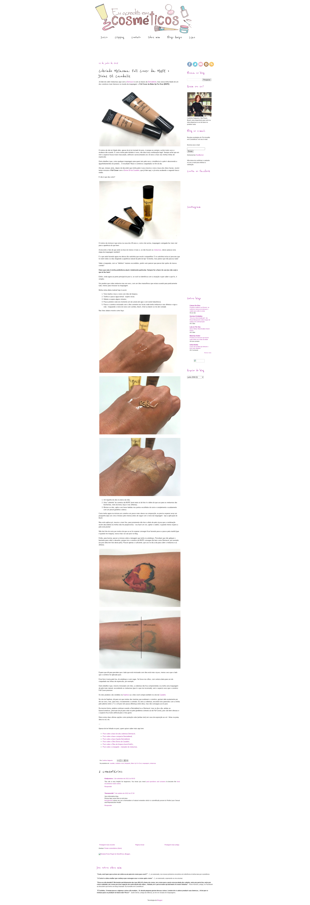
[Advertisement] (141, 50)
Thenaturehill (109, 793)
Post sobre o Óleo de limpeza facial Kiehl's (118, 744)
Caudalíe (162, 695)
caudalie (112, 763)
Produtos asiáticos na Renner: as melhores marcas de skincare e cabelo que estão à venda (199, 309)
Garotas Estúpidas (196, 316)
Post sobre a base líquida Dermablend (116, 739)
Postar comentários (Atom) (113, 848)
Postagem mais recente (107, 845)
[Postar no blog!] (120, 760)
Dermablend (152, 82)
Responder (108, 786)
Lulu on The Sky (195, 327)
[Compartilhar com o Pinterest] (127, 760)
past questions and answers (156, 781)
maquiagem (145, 763)
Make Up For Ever (136, 763)
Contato (136, 37)
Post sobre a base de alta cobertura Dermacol (119, 734)
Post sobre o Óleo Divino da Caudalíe (116, 741)
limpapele (127, 763)
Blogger (159, 900)
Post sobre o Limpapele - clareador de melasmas (120, 747)
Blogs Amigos (174, 37)
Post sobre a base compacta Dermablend (117, 736)
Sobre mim (154, 37)
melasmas (157, 250)
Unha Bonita (194, 345)
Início (104, 37)
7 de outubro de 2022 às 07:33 (124, 793)
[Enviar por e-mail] (118, 760)
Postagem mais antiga (172, 845)
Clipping (119, 37)
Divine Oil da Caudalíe (131, 170)
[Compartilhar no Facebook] (125, 760)
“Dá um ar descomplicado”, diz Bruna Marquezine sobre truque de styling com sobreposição (200, 319)
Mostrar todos (207, 352)
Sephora (126, 695)
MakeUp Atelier (195, 336)
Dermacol (130, 82)
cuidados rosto (119, 763)
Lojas (192, 37)
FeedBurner (200, 155)
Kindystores (109, 778)
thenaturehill (109, 800)
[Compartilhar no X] (122, 760)
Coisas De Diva (195, 305)
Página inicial (139, 845)
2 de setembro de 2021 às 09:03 (124, 778)
